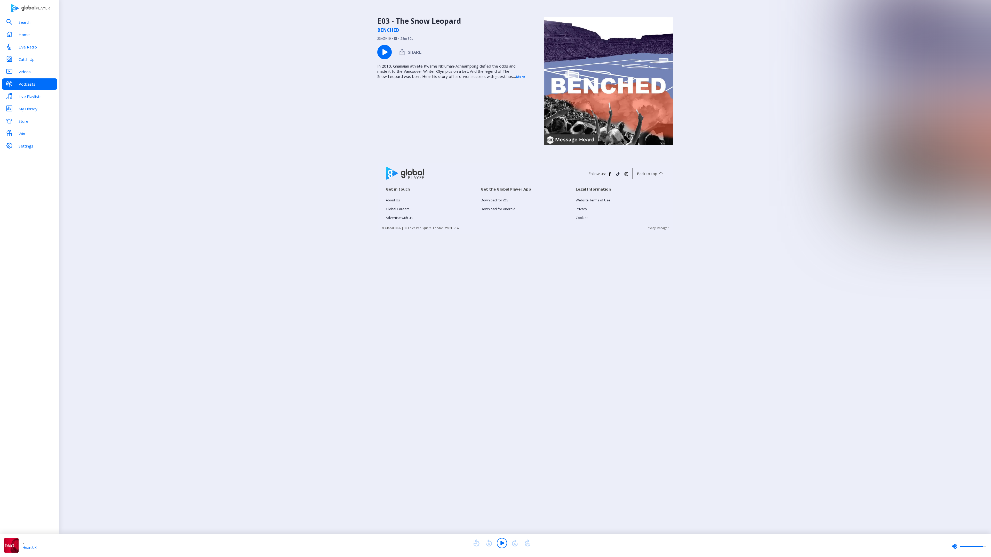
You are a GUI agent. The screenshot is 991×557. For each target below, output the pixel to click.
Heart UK (30, 547)
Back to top (647, 173)
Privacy (581, 209)
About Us (393, 200)
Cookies (582, 217)
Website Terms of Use (593, 200)
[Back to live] (528, 543)
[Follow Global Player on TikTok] (618, 176)
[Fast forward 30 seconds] (515, 543)
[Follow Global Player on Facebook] (609, 176)
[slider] (968, 546)
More (520, 76)
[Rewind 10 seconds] (489, 543)
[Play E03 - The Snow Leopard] (384, 52)
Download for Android (498, 209)
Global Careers (398, 209)
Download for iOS (494, 200)
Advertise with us (399, 217)
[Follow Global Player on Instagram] (626, 176)
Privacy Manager (657, 228)
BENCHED (388, 30)
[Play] (502, 543)
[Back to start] (476, 543)
